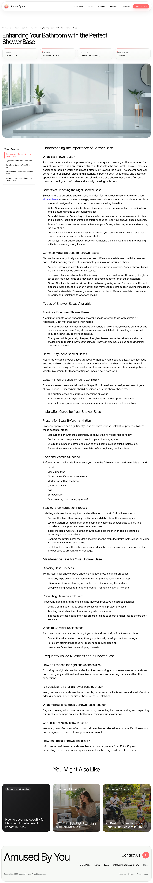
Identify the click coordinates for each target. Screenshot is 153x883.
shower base (50, 199)
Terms (139, 874)
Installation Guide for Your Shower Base (19, 166)
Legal (146, 874)
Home (4, 28)
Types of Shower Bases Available (19, 161)
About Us (122, 874)
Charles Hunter (11, 55)
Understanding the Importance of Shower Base (18, 155)
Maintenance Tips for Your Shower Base (19, 173)
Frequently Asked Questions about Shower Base (19, 179)
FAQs (106, 865)
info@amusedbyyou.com (126, 865)
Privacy (131, 874)
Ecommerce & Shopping (24, 28)
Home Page (85, 865)
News (11, 28)
